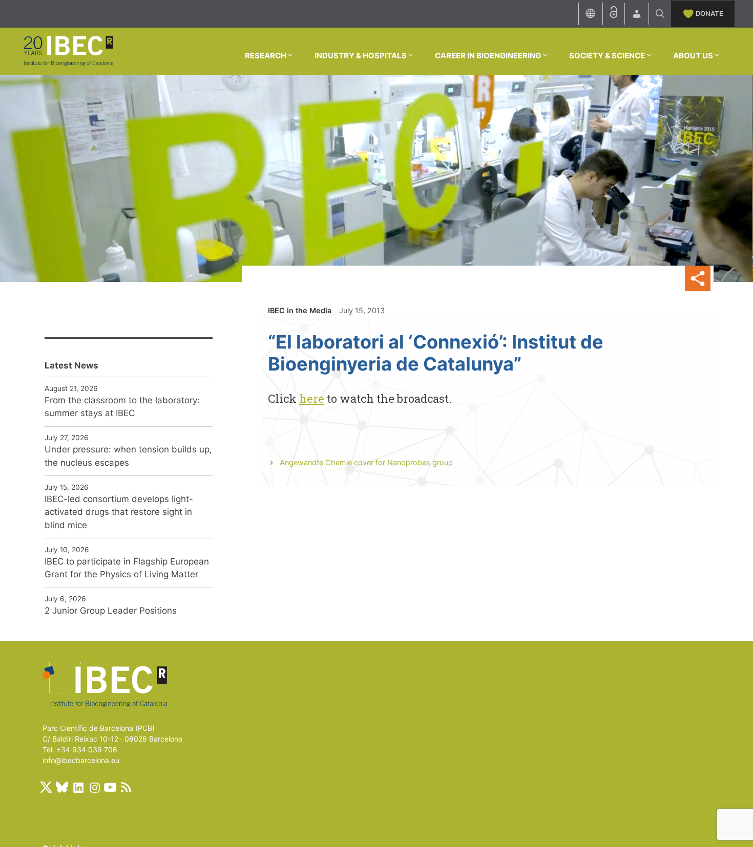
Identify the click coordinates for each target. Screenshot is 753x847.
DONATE (709, 13)
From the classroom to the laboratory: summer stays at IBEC (122, 407)
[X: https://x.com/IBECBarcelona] (46, 787)
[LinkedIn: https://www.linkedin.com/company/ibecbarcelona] (78, 787)
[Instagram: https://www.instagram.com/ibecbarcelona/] (94, 787)
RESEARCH (265, 55)
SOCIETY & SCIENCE (607, 55)
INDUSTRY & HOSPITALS (361, 55)
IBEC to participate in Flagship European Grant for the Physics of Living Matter (127, 568)
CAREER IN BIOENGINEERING (488, 55)
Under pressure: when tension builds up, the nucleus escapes (128, 456)
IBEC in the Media (299, 310)
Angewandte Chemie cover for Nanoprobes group (366, 462)
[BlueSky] (62, 787)
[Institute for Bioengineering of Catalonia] (68, 51)
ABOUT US (693, 55)
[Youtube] (110, 787)
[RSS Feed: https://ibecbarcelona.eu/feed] (126, 787)
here (311, 398)
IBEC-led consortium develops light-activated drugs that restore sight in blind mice (119, 512)
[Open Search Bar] (660, 14)
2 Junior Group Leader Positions (111, 610)
